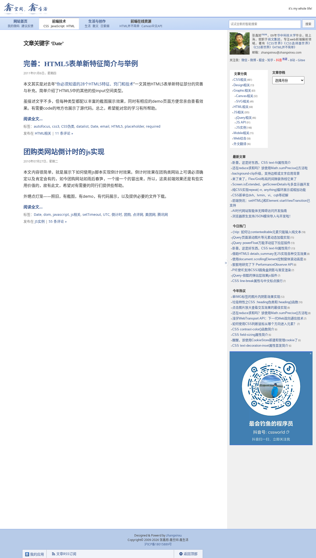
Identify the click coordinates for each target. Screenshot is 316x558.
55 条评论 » (58, 221)
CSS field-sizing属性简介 (250, 335)
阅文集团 (274, 39)
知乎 (270, 60)
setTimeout (91, 214)
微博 (253, 60)
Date (94, 126)
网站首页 (20, 21)
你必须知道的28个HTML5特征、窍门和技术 (95, 84)
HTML (70, 26)
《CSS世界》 (274, 43)
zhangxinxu (174, 535)
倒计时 (117, 214)
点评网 (138, 214)
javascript (61, 214)
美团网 (150, 214)
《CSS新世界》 (262, 47)
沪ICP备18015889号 (158, 544)
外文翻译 (240, 144)
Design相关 (242, 85)
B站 (292, 60)
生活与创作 (97, 21)
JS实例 (40, 221)
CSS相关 (240, 79)
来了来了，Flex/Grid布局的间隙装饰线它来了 (264, 179)
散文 (96, 26)
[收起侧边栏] (225, 263)
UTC (106, 214)
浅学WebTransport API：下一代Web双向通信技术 (267, 318)
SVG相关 (242, 101)
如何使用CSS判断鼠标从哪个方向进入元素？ (264, 324)
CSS (46, 26)
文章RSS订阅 (66, 553)
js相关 (75, 214)
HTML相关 (43, 133)
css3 (55, 126)
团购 (127, 214)
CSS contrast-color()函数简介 (253, 329)
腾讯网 (163, 214)
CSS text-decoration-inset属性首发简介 (260, 345)
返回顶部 (191, 553)
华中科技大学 (286, 35)
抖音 (281, 60)
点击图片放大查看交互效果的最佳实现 (259, 307)
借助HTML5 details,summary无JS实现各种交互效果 (269, 254)
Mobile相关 (241, 133)
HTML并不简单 (129, 26)
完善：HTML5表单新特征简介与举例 (80, 64)
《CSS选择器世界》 (297, 43)
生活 (88, 26)
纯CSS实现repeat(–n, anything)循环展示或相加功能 (269, 190)
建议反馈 (27, 26)
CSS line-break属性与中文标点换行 (257, 281)
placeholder (134, 126)
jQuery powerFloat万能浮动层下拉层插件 (261, 243)
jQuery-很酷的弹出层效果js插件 (254, 275)
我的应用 (36, 554)
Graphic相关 (242, 90)
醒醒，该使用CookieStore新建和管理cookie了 (265, 340)
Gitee (301, 60)
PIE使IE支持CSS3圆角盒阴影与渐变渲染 (261, 270)
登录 (165, 554)
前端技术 (59, 21)
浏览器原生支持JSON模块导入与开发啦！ (262, 216)
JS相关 (239, 112)
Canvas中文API (151, 26)
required (153, 126)
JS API (241, 122)
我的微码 (14, 26)
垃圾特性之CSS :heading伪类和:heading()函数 (265, 302)
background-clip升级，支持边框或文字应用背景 (266, 173)
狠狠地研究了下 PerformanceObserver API (262, 264)
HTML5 (117, 126)
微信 (244, 60)
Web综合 (240, 138)
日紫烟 (104, 26)
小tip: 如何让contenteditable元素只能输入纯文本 (266, 232)
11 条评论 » (64, 133)
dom (47, 214)
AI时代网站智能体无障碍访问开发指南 (259, 211)
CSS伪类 (67, 126)
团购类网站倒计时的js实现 (63, 152)
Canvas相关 (244, 96)
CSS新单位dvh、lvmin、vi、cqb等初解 (260, 195)
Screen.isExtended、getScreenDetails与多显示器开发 (271, 184)
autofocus (42, 126)
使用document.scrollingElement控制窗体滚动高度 (267, 259)
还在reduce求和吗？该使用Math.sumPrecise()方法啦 (270, 168)
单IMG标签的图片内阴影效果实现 (256, 297)
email (104, 126)
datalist (82, 126)
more (264, 34)
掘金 (262, 60)
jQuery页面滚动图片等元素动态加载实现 (261, 237)
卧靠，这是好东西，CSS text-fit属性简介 (261, 162)
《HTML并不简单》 (284, 47)
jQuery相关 (244, 118)
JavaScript (57, 26)
